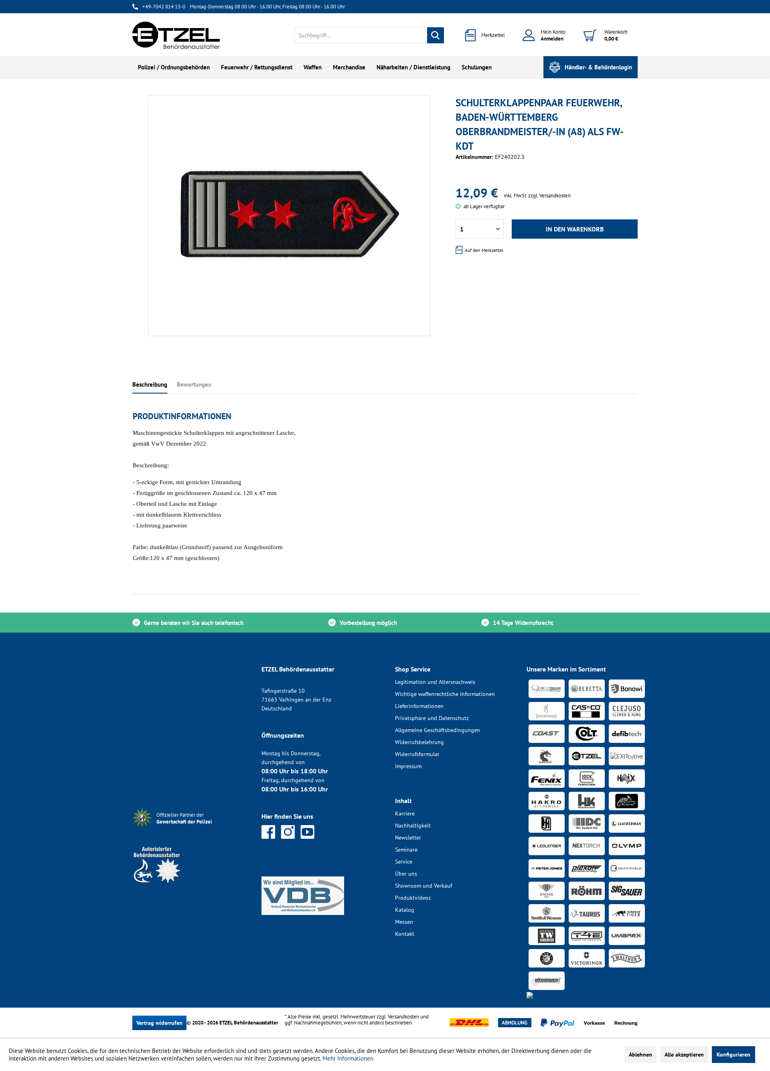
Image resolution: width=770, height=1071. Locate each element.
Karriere (405, 813)
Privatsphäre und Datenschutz (432, 718)
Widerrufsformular (417, 754)
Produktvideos (413, 897)
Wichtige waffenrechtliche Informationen (445, 694)
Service (403, 861)
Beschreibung (149, 384)
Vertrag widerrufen (159, 1022)
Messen (404, 921)
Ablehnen (640, 1054)
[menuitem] (369, 35)
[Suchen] (435, 35)
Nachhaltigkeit (413, 825)
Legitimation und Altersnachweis (435, 682)
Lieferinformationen (419, 706)
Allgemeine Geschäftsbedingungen (437, 730)
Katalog (404, 909)
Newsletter (408, 837)
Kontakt (404, 933)
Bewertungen (194, 384)
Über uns (406, 873)
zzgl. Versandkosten (549, 195)
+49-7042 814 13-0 (163, 6)
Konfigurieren (733, 1054)
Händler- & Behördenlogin (598, 67)
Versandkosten (403, 1016)
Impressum (408, 766)
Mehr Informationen (347, 1058)
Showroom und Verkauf (423, 885)
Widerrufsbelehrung (419, 742)
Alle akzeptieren (684, 1054)
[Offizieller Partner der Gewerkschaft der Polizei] (190, 828)
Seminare (406, 849)
